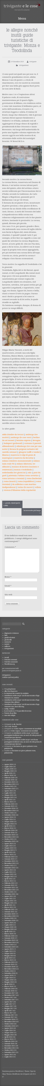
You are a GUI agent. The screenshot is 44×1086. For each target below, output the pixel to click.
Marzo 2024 (8, 828)
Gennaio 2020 (9, 938)
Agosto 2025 (8, 791)
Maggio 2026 (9, 771)
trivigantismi (23, 65)
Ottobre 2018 (8, 971)
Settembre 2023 (9, 841)
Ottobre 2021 (8, 892)
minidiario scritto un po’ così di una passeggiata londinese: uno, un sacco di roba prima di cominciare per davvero (22, 735)
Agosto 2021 (8, 896)
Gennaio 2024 (9, 832)
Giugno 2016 (8, 1032)
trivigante (32, 62)
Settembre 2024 (9, 815)
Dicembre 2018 (9, 967)
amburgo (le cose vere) (21, 437)
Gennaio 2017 (9, 1017)
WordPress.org (9, 664)
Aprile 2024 (8, 826)
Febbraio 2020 (9, 936)
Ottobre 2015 (8, 1050)
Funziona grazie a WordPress (12, 1071)
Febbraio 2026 (9, 778)
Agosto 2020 (8, 923)
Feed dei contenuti (10, 660)
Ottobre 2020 (8, 918)
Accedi (6, 657)
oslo (29, 472)
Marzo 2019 (8, 960)
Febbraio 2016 (9, 1041)
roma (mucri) (10, 481)
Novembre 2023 (10, 837)
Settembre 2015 (9, 1052)
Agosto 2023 (8, 843)
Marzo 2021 (8, 907)
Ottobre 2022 (8, 865)
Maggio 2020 (9, 929)
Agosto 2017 (8, 1002)
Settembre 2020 (9, 920)
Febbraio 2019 (9, 962)
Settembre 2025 (9, 788)
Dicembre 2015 (9, 1046)
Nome (8, 577)
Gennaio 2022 (9, 885)
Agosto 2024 (8, 817)
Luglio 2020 (8, 925)
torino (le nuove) (25, 487)
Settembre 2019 (9, 947)
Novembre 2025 (10, 784)
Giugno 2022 (8, 874)
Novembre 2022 (10, 863)
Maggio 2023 (9, 850)
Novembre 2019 (10, 942)
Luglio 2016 (8, 1030)
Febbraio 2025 (9, 804)
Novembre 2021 (10, 890)
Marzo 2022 (8, 881)
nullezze (7, 646)
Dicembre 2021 (9, 887)
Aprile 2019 (8, 958)
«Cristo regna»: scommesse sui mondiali (27, 729)
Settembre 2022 (9, 868)
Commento (10, 547)
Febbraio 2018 (9, 989)
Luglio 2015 (8, 1057)
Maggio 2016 (9, 1035)
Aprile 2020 (8, 931)
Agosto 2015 (8, 1054)
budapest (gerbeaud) (13, 443)
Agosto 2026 (8, 764)
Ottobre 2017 (8, 997)
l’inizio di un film (10, 713)
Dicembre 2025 (9, 782)
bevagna (36, 440)
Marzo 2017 (8, 1013)
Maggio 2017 (9, 1008)
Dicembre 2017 (9, 993)
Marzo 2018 (8, 986)
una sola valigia (9, 715)
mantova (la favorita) (23, 458)
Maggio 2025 (9, 797)
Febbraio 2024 (9, 830)
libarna (5, 455)
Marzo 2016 (8, 1039)
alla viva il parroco (10, 691)
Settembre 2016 (9, 1026)
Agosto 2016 (8, 1028)
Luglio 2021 (8, 898)
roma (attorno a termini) (13, 478)
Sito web (8, 594)
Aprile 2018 (8, 984)
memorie (7, 642)
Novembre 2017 (10, 995)
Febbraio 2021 (9, 909)
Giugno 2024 (8, 821)
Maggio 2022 (9, 876)
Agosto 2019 (8, 949)
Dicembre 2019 (9, 940)
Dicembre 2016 (9, 1019)
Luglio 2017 (8, 1004)
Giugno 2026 (8, 769)
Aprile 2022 (8, 879)
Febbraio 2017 (9, 1015)
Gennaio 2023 (9, 859)
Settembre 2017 (9, 1000)
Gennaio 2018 (9, 991)
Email (8, 586)
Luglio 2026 (8, 767)
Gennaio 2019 (9, 964)
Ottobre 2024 (8, 813)
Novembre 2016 (10, 1021)
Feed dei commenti (11, 662)
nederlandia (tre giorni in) (14, 472)
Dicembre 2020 (9, 914)
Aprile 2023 (8, 852)
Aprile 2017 (8, 1011)
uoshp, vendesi (9, 709)
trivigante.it (6, 675)
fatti (5, 635)
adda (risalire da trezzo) (13, 434)
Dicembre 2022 (9, 861)
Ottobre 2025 (8, 786)
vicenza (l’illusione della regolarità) (20, 490)
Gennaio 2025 (9, 806)
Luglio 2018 (8, 978)
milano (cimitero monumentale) (16, 461)
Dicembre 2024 (9, 808)
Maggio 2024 (9, 824)
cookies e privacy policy (10, 677)
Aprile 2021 (8, 905)
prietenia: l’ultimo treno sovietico (23, 475)
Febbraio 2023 (9, 857)
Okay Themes (7, 1074)
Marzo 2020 (8, 934)
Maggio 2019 (9, 956)
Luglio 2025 (8, 793)
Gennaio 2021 (9, 912)
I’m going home (10, 689)
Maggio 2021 (9, 903)
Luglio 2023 (8, 846)
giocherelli (8, 640)
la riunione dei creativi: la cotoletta (16, 693)
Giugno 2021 (8, 901)
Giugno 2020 (8, 927)
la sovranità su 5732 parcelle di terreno (17, 711)
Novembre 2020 (10, 916)
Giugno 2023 (8, 848)
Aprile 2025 (8, 799)
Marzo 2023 (8, 854)
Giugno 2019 (8, 953)
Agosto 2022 (8, 870)
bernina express (23, 440)
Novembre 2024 (10, 810)
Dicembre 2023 (9, 835)
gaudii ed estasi (9, 637)
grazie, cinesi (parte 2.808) (11, 504)
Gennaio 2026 (9, 780)
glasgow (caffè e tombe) (29, 452)
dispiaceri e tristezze (11, 633)
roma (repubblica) (26, 481)
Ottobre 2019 (8, 945)
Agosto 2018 (8, 975)
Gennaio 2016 (9, 1043)
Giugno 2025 (8, 795)
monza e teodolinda (23, 470)
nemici (6, 644)
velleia (38, 487)
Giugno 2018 (8, 980)
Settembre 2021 (9, 894)
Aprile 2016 (8, 1037)
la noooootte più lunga (32, 511)
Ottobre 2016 (8, 1024)
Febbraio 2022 (9, 883)
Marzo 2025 (8, 802)
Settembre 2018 (9, 973)
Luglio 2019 (8, 951)
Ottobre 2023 (8, 839)
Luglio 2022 (8, 872)
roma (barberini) (34, 478)
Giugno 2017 (8, 1006)
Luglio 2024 (8, 819)
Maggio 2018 (9, 982)
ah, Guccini (17, 724)
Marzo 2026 (8, 775)
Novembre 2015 (10, 1048)
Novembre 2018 (10, 969)
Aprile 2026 (8, 773)
